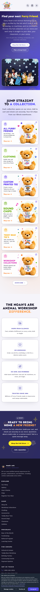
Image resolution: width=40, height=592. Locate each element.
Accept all (33, 589)
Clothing (4, 510)
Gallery (3, 487)
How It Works (5, 490)
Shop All (4, 504)
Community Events (7, 558)
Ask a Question (20, 450)
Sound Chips (5, 518)
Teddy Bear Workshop (8, 553)
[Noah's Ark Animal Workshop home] (7, 5)
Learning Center (6, 541)
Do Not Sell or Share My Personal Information (13, 586)
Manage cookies (8, 589)
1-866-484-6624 (9, 570)
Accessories (5, 513)
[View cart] (32, 5)
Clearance (4, 521)
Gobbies (4, 524)
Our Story (4, 484)
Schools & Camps (7, 550)
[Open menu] (37, 5)
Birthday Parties (6, 556)
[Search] (28, 5)
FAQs (3, 493)
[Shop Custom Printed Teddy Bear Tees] (20, 185)
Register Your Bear (7, 496)
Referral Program (7, 538)
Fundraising (5, 536)
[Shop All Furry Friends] (20, 132)
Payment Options (7, 561)
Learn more (22, 583)
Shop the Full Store (19, 45)
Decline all (22, 589)
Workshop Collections (8, 507)
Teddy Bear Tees (7, 516)
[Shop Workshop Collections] (20, 264)
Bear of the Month (7, 533)
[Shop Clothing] (20, 159)
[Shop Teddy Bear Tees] (20, 238)
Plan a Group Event (20, 50)
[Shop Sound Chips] (20, 212)
